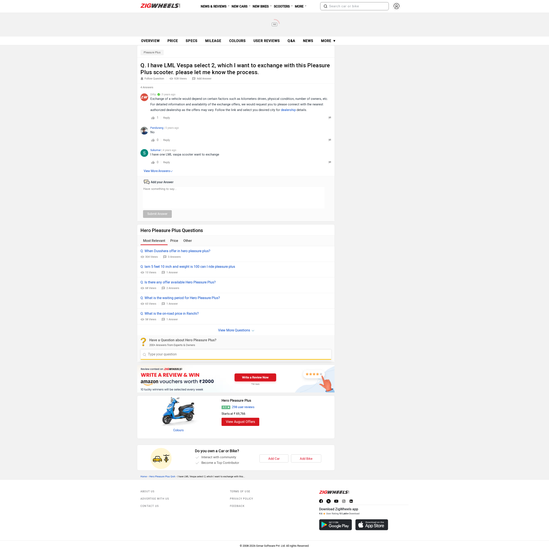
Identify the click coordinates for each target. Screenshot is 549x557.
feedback (237, 506)
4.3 (224, 407)
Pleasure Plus (152, 52)
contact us (149, 506)
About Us (147, 491)
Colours (178, 430)
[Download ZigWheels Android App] (335, 524)
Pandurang (157, 127)
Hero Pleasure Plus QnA (162, 476)
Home (143, 476)
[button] (325, 6)
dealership (288, 110)
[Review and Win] (236, 378)
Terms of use (240, 491)
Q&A (291, 41)
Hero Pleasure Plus (236, 400)
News (308, 41)
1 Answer (172, 272)
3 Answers (174, 256)
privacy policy (241, 498)
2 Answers (172, 288)
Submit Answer (157, 214)
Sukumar (155, 150)
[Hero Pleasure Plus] (178, 411)
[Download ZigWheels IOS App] (371, 524)
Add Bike (306, 459)
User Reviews (266, 41)
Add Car (274, 459)
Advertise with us (154, 498)
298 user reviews (243, 407)
